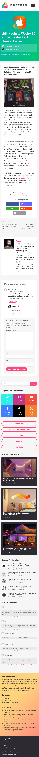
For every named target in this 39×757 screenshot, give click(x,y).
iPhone (17, 193)
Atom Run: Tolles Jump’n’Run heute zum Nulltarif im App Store (30, 226)
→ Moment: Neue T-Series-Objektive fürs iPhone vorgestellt (17, 640)
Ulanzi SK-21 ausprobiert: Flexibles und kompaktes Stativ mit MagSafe (19, 587)
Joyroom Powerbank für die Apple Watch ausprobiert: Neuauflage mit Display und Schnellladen (20, 565)
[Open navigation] (33, 5)
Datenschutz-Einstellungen (9, 755)
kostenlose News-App (9, 690)
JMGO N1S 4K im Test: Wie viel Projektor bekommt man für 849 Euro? (20, 580)
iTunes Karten (22, 195)
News (24, 193)
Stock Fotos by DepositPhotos (10, 752)
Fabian (7, 50)
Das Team (19, 447)
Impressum (7, 700)
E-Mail (9, 361)
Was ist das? (26, 54)
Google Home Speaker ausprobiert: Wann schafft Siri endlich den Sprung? (22, 594)
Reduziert (15, 195)
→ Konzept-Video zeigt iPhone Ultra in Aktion (13, 617)
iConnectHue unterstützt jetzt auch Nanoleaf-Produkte (16, 514)
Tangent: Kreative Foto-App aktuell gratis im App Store (10, 226)
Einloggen (19, 435)
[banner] (15, 5)
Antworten (12, 301)
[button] (12, 204)
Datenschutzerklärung (11, 702)
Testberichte (19, 424)
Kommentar (11, 330)
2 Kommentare (17, 49)
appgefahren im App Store (19, 429)
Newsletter (22, 178)
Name (9, 353)
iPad (21, 193)
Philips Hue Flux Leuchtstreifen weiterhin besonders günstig (18, 479)
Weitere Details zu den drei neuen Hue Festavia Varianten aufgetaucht (17, 549)
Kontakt (19, 441)
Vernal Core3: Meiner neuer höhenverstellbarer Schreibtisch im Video (22, 573)
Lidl (28, 195)
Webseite (27, 166)
